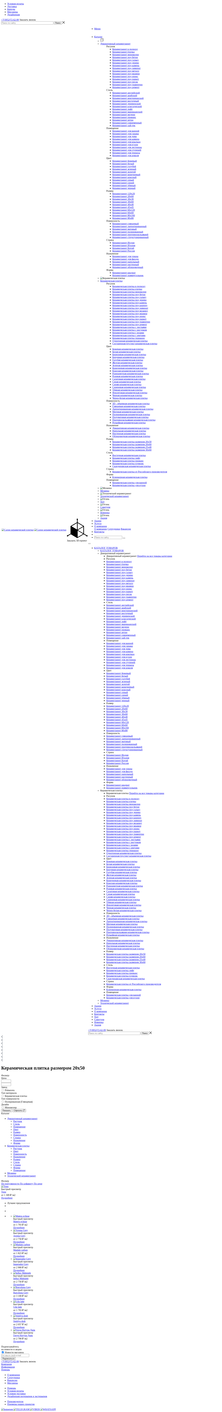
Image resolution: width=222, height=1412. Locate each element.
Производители (15, 1401)
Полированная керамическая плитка (131, 414)
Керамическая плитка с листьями (129, 327)
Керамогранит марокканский (127, 112)
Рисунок (17, 1121)
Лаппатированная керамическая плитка (132, 409)
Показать (6, 1110)
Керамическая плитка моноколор (129, 291)
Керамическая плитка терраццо (128, 338)
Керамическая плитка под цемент (129, 324)
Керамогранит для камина (125, 139)
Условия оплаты (15, 1391)
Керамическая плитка (111, 281)
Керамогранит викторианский (128, 98)
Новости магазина (14, 1352)
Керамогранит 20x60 (123, 196)
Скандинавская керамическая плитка (131, 466)
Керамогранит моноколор (125, 54)
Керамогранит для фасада (125, 259)
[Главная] (2, 1037)
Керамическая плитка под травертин (131, 321)
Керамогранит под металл (125, 71)
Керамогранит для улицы (125, 256)
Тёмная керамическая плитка (127, 390)
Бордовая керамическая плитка (128, 357)
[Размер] (2, 1060)
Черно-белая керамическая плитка (130, 398)
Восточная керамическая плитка (129, 455)
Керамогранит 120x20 (123, 193)
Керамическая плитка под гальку (129, 297)
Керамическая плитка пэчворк (128, 463)
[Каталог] (2, 1040)
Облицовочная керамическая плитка (131, 436)
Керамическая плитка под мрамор (129, 313)
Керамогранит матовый (124, 229)
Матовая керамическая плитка (128, 411)
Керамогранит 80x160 (123, 215)
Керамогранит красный (124, 177)
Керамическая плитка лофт (126, 458)
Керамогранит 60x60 (123, 212)
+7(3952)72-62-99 (10, 19)
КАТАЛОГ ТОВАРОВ (106, 548)
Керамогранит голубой (124, 166)
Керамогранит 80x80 (123, 218)
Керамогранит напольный (125, 261)
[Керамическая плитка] (2, 1047)
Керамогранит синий (123, 182)
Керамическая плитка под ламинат (130, 308)
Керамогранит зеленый (124, 169)
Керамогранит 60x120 (123, 210)
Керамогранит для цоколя (125, 155)
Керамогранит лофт (122, 109)
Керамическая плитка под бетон (128, 294)
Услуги (97, 1008)
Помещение (19, 1126)
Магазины (12, 1383)
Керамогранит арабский (124, 95)
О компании (100, 529)
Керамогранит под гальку (125, 60)
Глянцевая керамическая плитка (128, 406)
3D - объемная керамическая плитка (131, 403)
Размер (16, 1132)
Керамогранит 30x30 (123, 199)
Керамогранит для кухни (125, 144)
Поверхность (20, 1135)
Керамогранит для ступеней (126, 150)
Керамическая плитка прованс (128, 461)
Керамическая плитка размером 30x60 (131, 450)
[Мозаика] (2, 1050)
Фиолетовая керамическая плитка (129, 392)
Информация (8, 1367)
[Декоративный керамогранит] (2, 1044)
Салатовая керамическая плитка (128, 379)
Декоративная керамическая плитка (130, 428)
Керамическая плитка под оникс (129, 316)
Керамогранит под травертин (127, 84)
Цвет (15, 1129)
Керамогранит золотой (124, 172)
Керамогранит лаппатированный (129, 226)
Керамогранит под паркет (125, 79)
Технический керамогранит (114, 496)
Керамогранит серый (123, 180)
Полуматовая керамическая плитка (130, 417)
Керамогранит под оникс (125, 76)
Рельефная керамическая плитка (129, 422)
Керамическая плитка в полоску (128, 286)
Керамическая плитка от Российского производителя (139, 471)
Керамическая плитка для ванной (129, 482)
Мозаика (104, 490)
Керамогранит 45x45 (123, 207)
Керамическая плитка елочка (127, 289)
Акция (103, 518)
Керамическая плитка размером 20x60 (131, 444)
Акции (97, 1006)
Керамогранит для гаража (125, 133)
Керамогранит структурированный (130, 237)
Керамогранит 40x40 (123, 204)
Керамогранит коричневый (126, 174)
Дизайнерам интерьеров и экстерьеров (27, 1396)
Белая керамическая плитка (126, 351)
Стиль (16, 1124)
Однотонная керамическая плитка (130, 341)
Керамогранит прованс (124, 117)
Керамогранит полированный (127, 232)
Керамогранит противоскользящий (130, 234)
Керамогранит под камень (125, 65)
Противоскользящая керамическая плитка (133, 420)
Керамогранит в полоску (125, 49)
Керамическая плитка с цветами (128, 335)
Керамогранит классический (127, 106)
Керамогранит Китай (123, 248)
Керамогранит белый (123, 163)
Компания (6, 1364)
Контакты (99, 1014)
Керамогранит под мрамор (126, 73)
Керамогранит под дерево (125, 62)
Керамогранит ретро (122, 120)
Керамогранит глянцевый (125, 223)
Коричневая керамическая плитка (129, 368)
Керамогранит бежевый (124, 161)
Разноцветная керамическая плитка (130, 373)
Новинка (104, 512)
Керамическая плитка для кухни (129, 485)
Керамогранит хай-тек (123, 125)
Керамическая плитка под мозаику (130, 311)
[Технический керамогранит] (2, 1054)
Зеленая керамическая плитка (127, 365)
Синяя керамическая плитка (126, 384)
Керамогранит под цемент (125, 87)
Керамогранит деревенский (126, 103)
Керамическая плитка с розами (128, 332)
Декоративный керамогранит (115, 43)
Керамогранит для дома (124, 136)
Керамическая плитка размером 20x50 (131, 441)
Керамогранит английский (126, 92)
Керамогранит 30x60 (123, 202)
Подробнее (7, 1198)
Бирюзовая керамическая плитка (129, 354)
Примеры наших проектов (21, 1404)
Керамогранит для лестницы (127, 147)
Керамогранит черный (123, 188)
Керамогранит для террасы (126, 152)
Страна (17, 1137)
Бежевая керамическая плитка (127, 349)
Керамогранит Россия (123, 251)
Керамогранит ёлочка (123, 52)
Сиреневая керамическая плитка (129, 387)
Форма (16, 1143)
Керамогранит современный (127, 122)
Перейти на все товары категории (154, 556)
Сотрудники (114, 529)
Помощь (5, 1369)
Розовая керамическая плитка (127, 376)
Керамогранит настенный (125, 264)
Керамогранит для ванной (125, 131)
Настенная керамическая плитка (129, 433)
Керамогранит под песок (125, 82)
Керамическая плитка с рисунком (129, 330)
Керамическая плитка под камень (129, 302)
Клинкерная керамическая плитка (129, 477)
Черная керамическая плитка (127, 395)
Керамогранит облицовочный (127, 267)
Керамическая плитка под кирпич (129, 305)
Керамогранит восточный (125, 101)
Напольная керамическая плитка (129, 431)
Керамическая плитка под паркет (129, 319)
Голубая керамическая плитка (127, 360)
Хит (102, 501)
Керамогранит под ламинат (126, 68)
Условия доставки (16, 1393)
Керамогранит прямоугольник (127, 275)
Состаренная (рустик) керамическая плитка (134, 343)
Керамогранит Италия (123, 245)
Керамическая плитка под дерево (129, 300)
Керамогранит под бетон (125, 57)
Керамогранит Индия (123, 242)
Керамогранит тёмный (124, 185)
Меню (97, 28)
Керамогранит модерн (123, 114)
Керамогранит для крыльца (126, 142)
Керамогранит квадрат (124, 272)
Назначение (19, 1140)
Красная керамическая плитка (127, 371)
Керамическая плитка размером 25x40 (131, 447)
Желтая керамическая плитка (127, 362)
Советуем (105, 507)
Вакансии (126, 529)
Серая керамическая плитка (126, 381)
